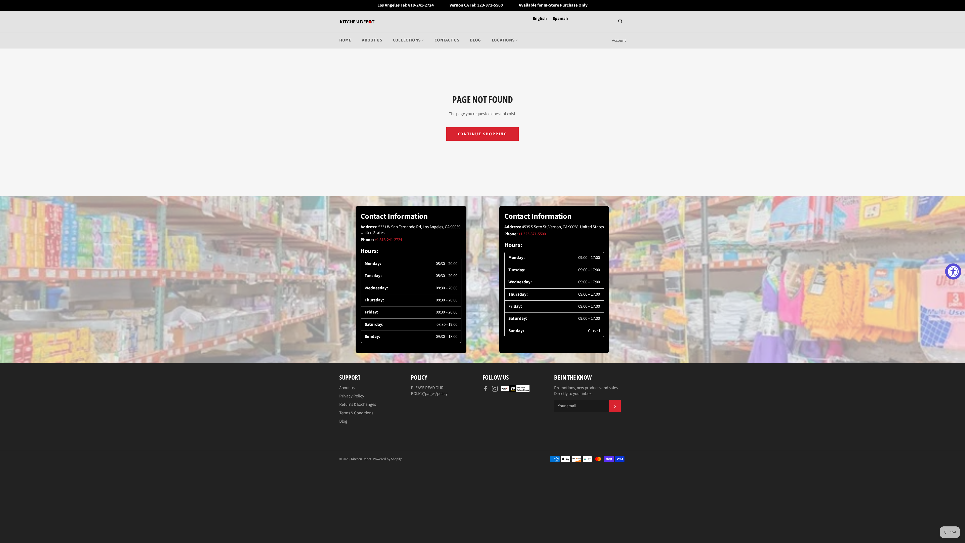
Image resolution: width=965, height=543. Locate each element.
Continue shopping (482, 134)
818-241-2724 (421, 5)
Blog (475, 40)
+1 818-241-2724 (388, 240)
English (540, 19)
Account (619, 40)
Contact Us (447, 40)
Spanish (560, 19)
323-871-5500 (490, 5)
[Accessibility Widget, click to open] (953, 271)
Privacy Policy (351, 396)
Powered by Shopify (387, 459)
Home (345, 40)
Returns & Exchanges (357, 404)
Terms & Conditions (356, 413)
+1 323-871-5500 (532, 234)
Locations (503, 40)
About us (372, 40)
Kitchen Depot (361, 459)
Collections (407, 40)
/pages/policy (435, 394)
